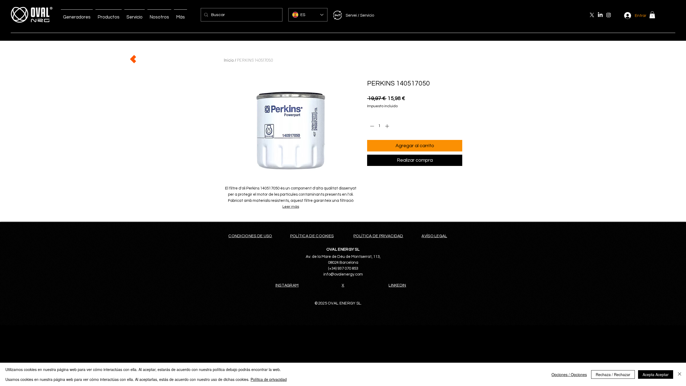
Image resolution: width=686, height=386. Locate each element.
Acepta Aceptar (656, 374)
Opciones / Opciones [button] (569, 374)
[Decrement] (371, 126)
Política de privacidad (269, 379)
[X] (592, 15)
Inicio (229, 59)
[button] (652, 14)
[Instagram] (609, 15)
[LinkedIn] (600, 15)
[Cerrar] (679, 374)
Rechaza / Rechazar (613, 374)
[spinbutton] (379, 126)
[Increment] (387, 126)
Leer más (290, 207)
